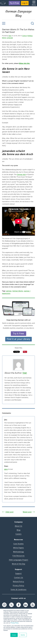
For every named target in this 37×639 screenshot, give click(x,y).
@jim (6, 469)
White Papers (18, 548)
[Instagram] (4, 605)
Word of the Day (18, 564)
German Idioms (17, 291)
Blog (18, 530)
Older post (9, 512)
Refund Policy (18, 581)
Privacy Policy (14, 623)
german (9, 291)
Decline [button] (23, 635)
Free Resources (19, 556)
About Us (18, 526)
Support (18, 573)
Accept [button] (14, 635)
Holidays (30, 35)
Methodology (18, 552)
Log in (25, 3)
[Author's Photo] (18, 364)
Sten (10, 35)
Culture (24, 35)
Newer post (27, 512)
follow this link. (24, 63)
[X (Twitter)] (11, 605)
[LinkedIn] (25, 605)
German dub (21, 174)
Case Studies (18, 544)
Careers (18, 534)
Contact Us (18, 577)
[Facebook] (18, 605)
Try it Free (14, 3)
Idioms (4, 38)
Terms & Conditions (18, 589)
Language (10, 38)
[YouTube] (32, 605)
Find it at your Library (18, 339)
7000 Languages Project (18, 560)
